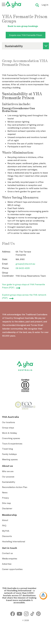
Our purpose (8, 476)
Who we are (7, 471)
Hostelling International (13, 541)
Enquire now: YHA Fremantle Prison (25, 35)
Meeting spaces (10, 459)
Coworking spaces (11, 438)
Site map (6, 503)
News (4, 492)
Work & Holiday (9, 433)
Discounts (7, 536)
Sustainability (8, 482)
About (5, 520)
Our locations (8, 422)
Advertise (6, 563)
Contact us (7, 553)
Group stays (8, 427)
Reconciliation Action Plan (14, 487)
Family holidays (9, 454)
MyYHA (5, 530)
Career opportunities (12, 569)
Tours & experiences (12, 443)
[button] (45, 594)
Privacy (5, 497)
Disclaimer (7, 508)
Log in (45, 4)
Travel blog (7, 448)
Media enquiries (9, 558)
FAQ (4, 525)
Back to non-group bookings (22, 26)
